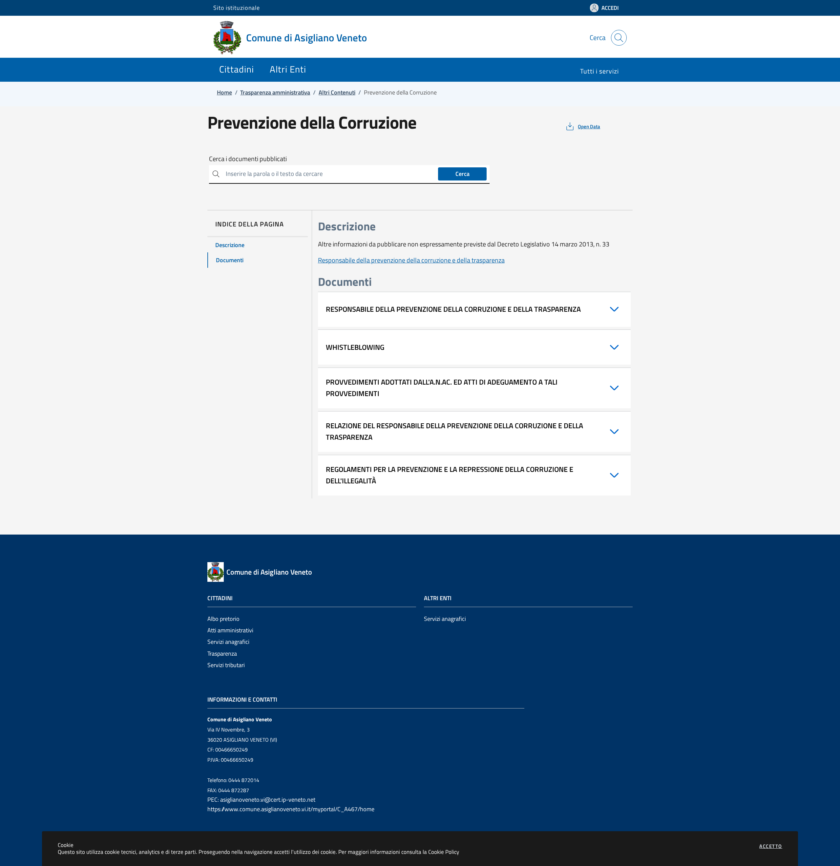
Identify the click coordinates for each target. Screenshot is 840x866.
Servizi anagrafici (228, 641)
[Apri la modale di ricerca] (619, 38)
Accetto (770, 846)
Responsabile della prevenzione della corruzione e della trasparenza (411, 260)
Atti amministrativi (230, 630)
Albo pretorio (223, 618)
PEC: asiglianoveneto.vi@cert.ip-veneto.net (261, 799)
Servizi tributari (226, 665)
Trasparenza (222, 653)
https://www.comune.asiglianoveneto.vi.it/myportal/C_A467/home (290, 809)
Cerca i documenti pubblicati (248, 158)
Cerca (462, 173)
